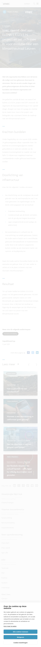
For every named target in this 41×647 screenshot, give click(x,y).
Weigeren (20, 637)
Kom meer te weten (10, 626)
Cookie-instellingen (20, 643)
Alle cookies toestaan (20, 632)
